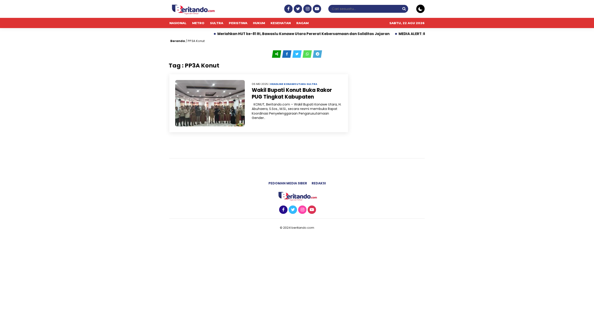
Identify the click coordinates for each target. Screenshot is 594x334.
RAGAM (302, 23)
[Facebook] (288, 9)
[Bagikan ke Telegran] (317, 54)
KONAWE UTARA (295, 84)
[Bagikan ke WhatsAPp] (308, 54)
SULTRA (216, 23)
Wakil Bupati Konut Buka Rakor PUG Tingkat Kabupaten (292, 93)
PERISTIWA (238, 23)
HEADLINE (276, 84)
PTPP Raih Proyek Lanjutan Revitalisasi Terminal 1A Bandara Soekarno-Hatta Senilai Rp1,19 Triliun (378, 33)
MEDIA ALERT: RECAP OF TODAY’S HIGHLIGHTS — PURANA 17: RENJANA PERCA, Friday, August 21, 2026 (189, 33)
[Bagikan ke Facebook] (287, 54)
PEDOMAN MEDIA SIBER (287, 183)
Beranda (177, 41)
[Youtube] (316, 9)
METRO (198, 23)
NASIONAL (178, 23)
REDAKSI (319, 183)
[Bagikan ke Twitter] (297, 54)
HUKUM (259, 23)
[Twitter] (297, 9)
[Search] (404, 9)
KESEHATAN (281, 23)
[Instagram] (307, 9)
